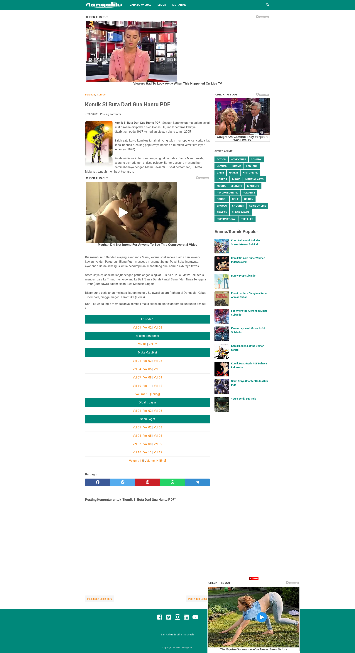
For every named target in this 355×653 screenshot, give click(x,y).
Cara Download (140, 4)
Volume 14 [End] (155, 460)
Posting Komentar (110, 114)
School (222, 199)
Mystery (253, 185)
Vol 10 (137, 386)
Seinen (248, 199)
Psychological (227, 192)
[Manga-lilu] (104, 5)
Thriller (247, 219)
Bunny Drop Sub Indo (243, 275)
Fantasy (252, 165)
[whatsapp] (172, 482)
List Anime (179, 4)
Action (221, 159)
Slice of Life (257, 205)
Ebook (162, 4)
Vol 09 (158, 377)
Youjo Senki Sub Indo (243, 398)
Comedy (256, 159)
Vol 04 (137, 369)
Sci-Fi (235, 199)
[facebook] (97, 482)
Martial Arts (254, 179)
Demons (222, 165)
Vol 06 (158, 369)
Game (220, 172)
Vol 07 (137, 377)
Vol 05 (147, 369)
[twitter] (122, 482)
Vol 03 (158, 327)
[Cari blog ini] (268, 5)
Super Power (240, 212)
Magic (236, 179)
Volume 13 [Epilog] (147, 394)
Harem (233, 172)
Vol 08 (147, 377)
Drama (236, 165)
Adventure (238, 159)
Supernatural (226, 219)
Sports (222, 212)
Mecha (221, 185)
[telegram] (197, 482)
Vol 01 (137, 327)
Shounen (238, 205)
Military (236, 185)
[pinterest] (147, 482)
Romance (249, 192)
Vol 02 (147, 327)
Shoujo (222, 205)
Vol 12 (158, 386)
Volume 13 (136, 460)
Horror (222, 179)
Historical (250, 172)
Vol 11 (147, 386)
